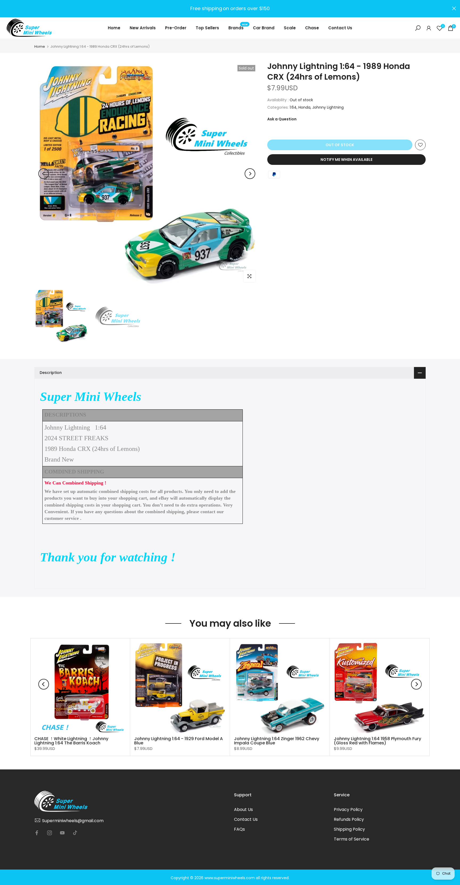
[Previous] (43, 173)
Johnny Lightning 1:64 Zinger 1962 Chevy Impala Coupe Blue (276, 741)
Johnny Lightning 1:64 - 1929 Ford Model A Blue (178, 741)
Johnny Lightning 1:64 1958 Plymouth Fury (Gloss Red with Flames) (377, 741)
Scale (290, 28)
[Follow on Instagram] (49, 833)
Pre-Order (175, 28)
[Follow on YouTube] (62, 833)
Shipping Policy (349, 829)
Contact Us (340, 28)
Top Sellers (207, 28)
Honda (304, 107)
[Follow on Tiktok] (75, 833)
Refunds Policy (349, 819)
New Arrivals (143, 28)
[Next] (250, 173)
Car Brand (263, 28)
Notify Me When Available (346, 159)
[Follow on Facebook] (36, 833)
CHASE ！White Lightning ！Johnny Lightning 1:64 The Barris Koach (71, 741)
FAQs (239, 829)
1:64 (293, 107)
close (6, 8)
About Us (243, 809)
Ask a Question (282, 119)
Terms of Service (351, 839)
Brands (238, 28)
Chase (312, 28)
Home (114, 28)
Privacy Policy (348, 809)
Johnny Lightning (328, 107)
